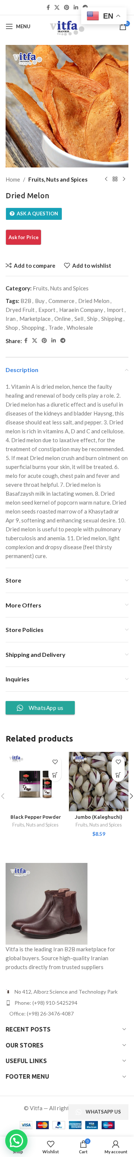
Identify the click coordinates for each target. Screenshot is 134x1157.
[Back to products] (115, 179)
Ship (92, 318)
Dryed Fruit (20, 309)
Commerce (61, 300)
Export (46, 309)
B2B (25, 300)
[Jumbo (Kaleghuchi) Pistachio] (98, 781)
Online (62, 318)
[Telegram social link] (63, 341)
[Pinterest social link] (66, 8)
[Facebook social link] (48, 8)
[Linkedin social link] (75, 8)
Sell (78, 318)
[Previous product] (106, 179)
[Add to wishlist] (54, 762)
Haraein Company (81, 309)
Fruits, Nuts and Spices (57, 179)
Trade (55, 327)
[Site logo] (66, 25)
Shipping (111, 318)
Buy (40, 300)
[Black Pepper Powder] (35, 781)
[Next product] (123, 179)
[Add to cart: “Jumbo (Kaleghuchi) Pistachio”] (118, 775)
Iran (11, 318)
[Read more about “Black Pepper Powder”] (54, 775)
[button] (16, 1141)
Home (13, 179)
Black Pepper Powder (35, 817)
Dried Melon (93, 300)
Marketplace (35, 318)
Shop (12, 327)
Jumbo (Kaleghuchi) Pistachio (98, 820)
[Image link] (46, 903)
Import (115, 309)
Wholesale (80, 327)
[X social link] (57, 8)
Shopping (33, 327)
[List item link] (67, 1003)
